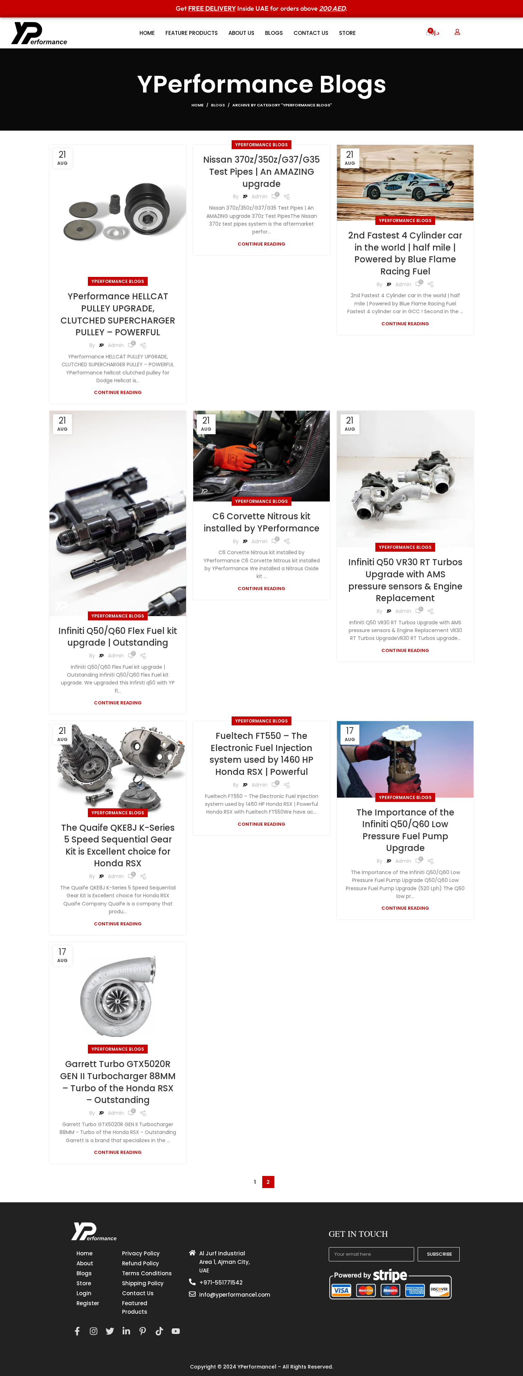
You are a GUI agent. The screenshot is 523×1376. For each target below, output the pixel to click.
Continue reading (118, 392)
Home (147, 33)
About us (241, 33)
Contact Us (311, 33)
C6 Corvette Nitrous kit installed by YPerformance (261, 522)
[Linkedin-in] (126, 1331)
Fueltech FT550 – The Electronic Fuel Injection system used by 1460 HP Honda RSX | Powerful (261, 754)
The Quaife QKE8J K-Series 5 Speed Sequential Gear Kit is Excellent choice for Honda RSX (118, 846)
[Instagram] (93, 1331)
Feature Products (191, 33)
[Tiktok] (159, 1331)
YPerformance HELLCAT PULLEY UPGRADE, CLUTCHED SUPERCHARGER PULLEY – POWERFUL (117, 314)
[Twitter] (109, 1331)
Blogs (274, 33)
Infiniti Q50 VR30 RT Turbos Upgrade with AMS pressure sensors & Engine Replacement (405, 580)
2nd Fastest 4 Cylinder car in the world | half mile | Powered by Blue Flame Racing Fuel (405, 253)
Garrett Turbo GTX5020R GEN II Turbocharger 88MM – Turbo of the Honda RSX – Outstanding (118, 1082)
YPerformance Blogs (117, 281)
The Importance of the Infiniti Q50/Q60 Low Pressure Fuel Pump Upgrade (405, 830)
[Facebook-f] (77, 1331)
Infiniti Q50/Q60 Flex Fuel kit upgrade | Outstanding (117, 637)
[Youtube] (175, 1331)
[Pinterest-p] (142, 1331)
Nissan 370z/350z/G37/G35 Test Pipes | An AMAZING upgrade (261, 171)
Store (347, 33)
